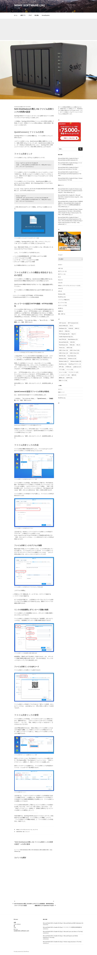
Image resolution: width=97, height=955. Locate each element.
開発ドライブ (63, 380)
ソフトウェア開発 (62, 299)
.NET (59, 268)
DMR (77, 328)
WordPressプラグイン (75, 364)
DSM (67, 331)
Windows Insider (64, 361)
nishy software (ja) (29, 5)
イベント (69, 369)
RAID (72, 344)
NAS (23, 831)
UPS (59, 291)
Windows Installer (75, 361)
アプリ (61, 369)
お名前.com (77, 366)
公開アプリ (23, 15)
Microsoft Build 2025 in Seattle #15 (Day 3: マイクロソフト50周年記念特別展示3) (62, 927)
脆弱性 (61, 377)
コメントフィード (62, 395)
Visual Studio (71, 355)
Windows (60, 294)
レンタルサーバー (64, 375)
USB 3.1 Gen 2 (74, 350)
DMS (61, 331)
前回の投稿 (46, 284)
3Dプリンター (61, 271)
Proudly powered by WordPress (21, 951)
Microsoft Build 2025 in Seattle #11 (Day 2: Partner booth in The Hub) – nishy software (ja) (69, 212)
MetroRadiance (73, 339)
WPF (61, 366)
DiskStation (19, 831)
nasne (59, 288)
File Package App (64, 334)
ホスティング (61, 305)
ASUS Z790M (63, 325)
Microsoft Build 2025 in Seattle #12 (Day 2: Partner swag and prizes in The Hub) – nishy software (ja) (70, 222)
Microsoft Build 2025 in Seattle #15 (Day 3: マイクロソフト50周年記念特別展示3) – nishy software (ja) (69, 205)
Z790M (68, 366)
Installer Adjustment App (66, 336)
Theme (62, 347)
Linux (59, 282)
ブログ (30, 15)
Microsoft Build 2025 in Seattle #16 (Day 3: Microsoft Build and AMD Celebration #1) (63, 923)
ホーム (15, 15)
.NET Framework (73, 323)
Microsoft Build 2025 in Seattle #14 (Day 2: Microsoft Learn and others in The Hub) (63, 931)
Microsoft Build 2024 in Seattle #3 (66, 195)
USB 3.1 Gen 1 (63, 350)
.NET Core (62, 323)
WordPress (60, 296)
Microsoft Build (63, 342)
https (74, 334)
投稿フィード (61, 392)
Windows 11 (72, 358)
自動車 (59, 311)
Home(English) (45, 15)
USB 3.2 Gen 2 (74, 353)
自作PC (69, 377)
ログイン (60, 389)
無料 (74, 375)
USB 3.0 (69, 347)
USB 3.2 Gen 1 (63, 353)
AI (58, 277)
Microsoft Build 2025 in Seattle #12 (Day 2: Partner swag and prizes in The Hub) (62, 941)
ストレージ (27, 831)
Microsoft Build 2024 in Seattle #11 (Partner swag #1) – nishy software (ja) (70, 197)
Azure (59, 279)
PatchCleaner (63, 344)
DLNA (71, 328)
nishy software (27, 106)
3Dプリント (61, 274)
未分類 (59, 308)
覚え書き (37, 15)
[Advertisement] (48, 29)
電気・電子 (60, 314)
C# (71, 325)
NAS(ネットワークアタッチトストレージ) (24, 829)
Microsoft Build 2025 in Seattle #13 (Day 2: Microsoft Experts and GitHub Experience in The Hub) (69, 173)
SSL (78, 344)
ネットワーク (35, 829)
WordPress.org (61, 397)
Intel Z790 (62, 339)
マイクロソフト (73, 372)
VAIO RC (62, 355)
